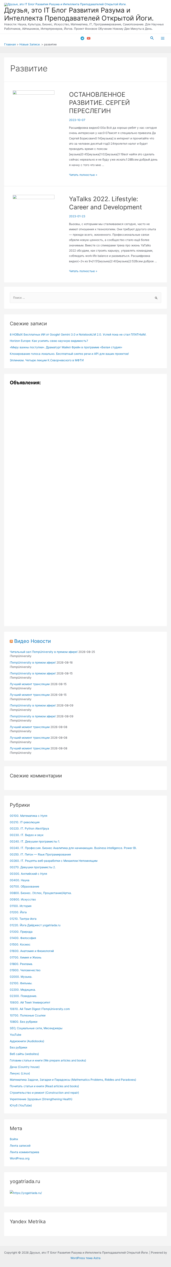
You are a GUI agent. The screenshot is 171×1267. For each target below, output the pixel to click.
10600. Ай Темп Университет (30, 1002)
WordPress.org (19, 1158)
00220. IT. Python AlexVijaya (29, 828)
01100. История (20, 906)
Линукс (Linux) (20, 1073)
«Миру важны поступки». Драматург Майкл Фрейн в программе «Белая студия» (66, 347)
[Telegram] (82, 38)
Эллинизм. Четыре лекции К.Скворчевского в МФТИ (47, 360)
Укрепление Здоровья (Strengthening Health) (41, 1099)
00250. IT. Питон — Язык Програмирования (40, 854)
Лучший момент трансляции (30, 684)
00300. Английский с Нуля (28, 873)
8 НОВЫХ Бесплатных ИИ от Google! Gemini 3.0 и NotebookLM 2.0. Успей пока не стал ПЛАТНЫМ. (78, 334)
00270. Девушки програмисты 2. (33, 867)
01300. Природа (21, 931)
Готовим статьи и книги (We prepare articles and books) (48, 1060)
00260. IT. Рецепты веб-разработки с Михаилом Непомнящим (53, 860)
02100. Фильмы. (21, 983)
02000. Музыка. (21, 976)
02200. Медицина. (23, 989)
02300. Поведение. (23, 996)
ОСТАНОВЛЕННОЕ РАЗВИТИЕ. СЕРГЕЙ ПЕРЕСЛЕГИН (99, 102)
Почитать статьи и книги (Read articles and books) (44, 1086)
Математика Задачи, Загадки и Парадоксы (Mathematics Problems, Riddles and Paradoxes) (73, 1079)
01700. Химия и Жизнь (25, 957)
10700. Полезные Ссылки (27, 1015)
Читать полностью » (83, 174)
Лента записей (20, 1145)
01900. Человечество (25, 970)
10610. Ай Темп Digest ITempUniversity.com (40, 1009)
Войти (14, 1139)
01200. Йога (18, 912)
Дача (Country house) (25, 1067)
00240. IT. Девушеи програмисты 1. (35, 841)
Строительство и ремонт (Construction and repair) (44, 1092)
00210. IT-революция (25, 822)
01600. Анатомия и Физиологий (32, 951)
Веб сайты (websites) (24, 1054)
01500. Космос (20, 944)
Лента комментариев (24, 1152)
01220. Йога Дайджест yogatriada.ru (35, 925)
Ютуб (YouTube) (21, 1105)
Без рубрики (18, 1047)
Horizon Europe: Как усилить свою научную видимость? (49, 340)
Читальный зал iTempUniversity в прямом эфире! (44, 651)
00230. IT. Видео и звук (26, 835)
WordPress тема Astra (85, 1258)
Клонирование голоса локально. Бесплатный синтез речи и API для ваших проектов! (69, 353)
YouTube (15, 1034)
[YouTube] (89, 38)
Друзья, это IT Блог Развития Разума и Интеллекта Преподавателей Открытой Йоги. (79, 14)
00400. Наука (19, 880)
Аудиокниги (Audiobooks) (27, 1041)
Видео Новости (32, 641)
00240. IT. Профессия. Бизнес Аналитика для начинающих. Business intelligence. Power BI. (73, 848)
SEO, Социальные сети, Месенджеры (36, 1028)
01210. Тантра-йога (23, 918)
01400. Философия (23, 938)
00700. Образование (24, 886)
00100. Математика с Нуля (28, 815)
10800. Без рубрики (23, 1021)
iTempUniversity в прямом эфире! (33, 662)
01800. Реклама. (21, 964)
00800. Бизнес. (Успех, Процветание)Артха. (41, 893)
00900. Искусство (23, 899)
